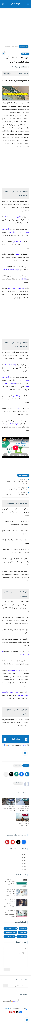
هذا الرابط (14, 207)
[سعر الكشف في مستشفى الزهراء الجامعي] (21, 913)
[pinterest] (7, 842)
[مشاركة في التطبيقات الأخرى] (6, 774)
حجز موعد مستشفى (11, 928)
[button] (21, 774)
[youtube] (13, 842)
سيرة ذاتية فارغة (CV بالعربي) (10, 883)
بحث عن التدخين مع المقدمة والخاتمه (23, 809)
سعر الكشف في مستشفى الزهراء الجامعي (10, 914)
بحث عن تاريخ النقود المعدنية (9, 809)
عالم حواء (23, 936)
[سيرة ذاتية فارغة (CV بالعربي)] (21, 883)
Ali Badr (24, 67)
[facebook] (24, 842)
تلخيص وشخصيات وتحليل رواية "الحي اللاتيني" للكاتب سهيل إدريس (9, 904)
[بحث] (3, 4)
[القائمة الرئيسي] (28, 4)
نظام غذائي (11, 936)
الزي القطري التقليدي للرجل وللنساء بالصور (10, 893)
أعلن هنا (24, 854)
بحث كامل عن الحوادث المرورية (18, 489)
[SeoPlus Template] (26, 1009)
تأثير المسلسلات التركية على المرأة (24, 825)
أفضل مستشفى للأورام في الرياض (10, 46)
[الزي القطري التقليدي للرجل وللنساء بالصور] (21, 892)
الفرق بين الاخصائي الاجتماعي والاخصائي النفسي (15, 483)
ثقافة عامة (25, 53)
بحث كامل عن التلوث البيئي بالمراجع (16, 494)
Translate (15, 1002)
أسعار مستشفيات (11, 932)
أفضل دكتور (23, 932)
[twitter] (18, 842)
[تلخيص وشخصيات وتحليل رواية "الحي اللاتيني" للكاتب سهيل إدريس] (21, 902)
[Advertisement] (15, 27)
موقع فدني (15, 4)
